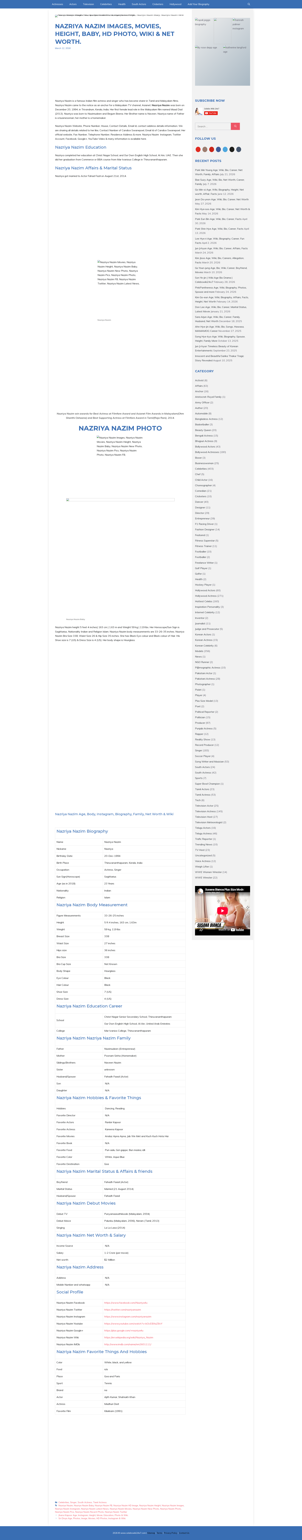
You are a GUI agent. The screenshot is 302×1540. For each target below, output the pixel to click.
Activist (199, 380)
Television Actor (204, 805)
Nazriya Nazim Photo (170, 1508)
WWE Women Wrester (208, 872)
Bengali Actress (204, 435)
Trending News (203, 844)
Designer (200, 507)
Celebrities (106, 4)
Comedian (200, 490)
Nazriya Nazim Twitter (116, 1511)
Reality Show (202, 739)
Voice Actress (203, 861)
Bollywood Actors (205, 446)
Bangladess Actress (206, 418)
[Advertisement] (120, 77)
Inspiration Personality (207, 606)
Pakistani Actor (203, 673)
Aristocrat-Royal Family (208, 396)
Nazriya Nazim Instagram (67, 1508)
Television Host (204, 816)
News (198, 656)
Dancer (199, 501)
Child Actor (201, 479)
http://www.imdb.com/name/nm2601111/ (127, 1344)
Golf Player (201, 568)
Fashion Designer (205, 529)
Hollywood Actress (206, 595)
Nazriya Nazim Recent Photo (89, 1511)
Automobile (201, 413)
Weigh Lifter (202, 866)
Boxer (198, 457)
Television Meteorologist (209, 822)
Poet (198, 706)
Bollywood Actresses (207, 452)
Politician (200, 717)
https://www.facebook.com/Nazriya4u (125, 1302)
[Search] (235, 126)
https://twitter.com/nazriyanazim (122, 1309)
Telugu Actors (203, 827)
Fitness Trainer (203, 546)
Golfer (198, 573)
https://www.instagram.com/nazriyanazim (127, 1316)
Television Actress (205, 811)
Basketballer (202, 424)
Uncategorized (203, 855)
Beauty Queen (203, 430)
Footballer (200, 551)
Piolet (198, 689)
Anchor (199, 391)
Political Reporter (204, 711)
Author (199, 407)
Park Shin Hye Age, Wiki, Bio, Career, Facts (219, 228)
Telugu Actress (203, 833)
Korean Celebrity (204, 645)
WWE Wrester (203, 877)
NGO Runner (202, 662)
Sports (199, 778)
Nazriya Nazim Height (150, 1505)
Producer (200, 722)
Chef (198, 474)
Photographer (203, 684)
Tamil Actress (100, 1502)
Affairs (199, 385)
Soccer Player (203, 756)
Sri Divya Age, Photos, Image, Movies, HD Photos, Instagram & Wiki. (92, 1518)
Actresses (57, 4)
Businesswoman (204, 463)
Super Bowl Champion (207, 783)
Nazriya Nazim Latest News (95, 1508)
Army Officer (202, 402)
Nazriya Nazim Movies (121, 1508)
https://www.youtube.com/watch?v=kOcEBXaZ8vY (133, 1323)
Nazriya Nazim (66, 1505)
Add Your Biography (198, 4)
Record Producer (204, 744)
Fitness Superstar (205, 540)
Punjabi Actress (204, 728)
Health (122, 4)
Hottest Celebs (203, 601)
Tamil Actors (202, 789)
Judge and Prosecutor (207, 628)
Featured (200, 535)
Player (198, 695)
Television (88, 4)
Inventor (199, 617)
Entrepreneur (202, 518)
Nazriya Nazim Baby (84, 1505)
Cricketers (157, 4)
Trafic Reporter (203, 838)
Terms (159, 1533)
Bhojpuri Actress (204, 441)
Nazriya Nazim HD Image (125, 1505)
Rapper (199, 733)
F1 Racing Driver (204, 523)
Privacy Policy (170, 1533)
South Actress (85, 1502)
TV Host (200, 849)
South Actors (139, 4)
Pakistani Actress (205, 678)
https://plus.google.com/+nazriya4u (123, 1330)
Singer (73, 1502)
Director (199, 512)
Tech (198, 800)
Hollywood (175, 4)
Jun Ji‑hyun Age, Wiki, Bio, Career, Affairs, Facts (221, 248)
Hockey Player (203, 584)
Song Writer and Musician (209, 761)
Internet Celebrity (205, 612)
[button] (249, 4)
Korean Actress (204, 639)
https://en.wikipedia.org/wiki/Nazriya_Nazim (128, 1337)
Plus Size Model (204, 700)
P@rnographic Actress (207, 667)
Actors (73, 4)
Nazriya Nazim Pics (64, 1511)
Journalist (200, 623)
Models (199, 651)
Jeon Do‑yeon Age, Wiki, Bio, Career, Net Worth (222, 199)
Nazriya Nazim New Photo (146, 1508)
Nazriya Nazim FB (103, 1505)
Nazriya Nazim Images (173, 1505)
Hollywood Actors (205, 590)
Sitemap (151, 1533)
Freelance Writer (204, 562)
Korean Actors (203, 634)
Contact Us (184, 1533)
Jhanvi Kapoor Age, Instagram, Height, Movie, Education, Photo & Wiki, (93, 1515)
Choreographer (203, 485)
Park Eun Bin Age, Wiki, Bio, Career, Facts (218, 219)
